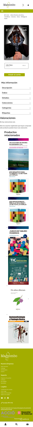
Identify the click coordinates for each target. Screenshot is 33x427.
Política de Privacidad (6, 393)
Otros (18, 16)
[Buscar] (20, 5)
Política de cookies (5, 394)
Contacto (3, 379)
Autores (2, 371)
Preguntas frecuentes (6, 378)
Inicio (7, 15)
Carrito (27, 424)
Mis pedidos (4, 381)
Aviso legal (3, 391)
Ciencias (13, 16)
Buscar (16, 424)
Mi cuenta (5, 424)
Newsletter (3, 383)
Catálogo (3, 368)
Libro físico (9, 65)
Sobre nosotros (4, 366)
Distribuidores (4, 370)
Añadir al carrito (14, 75)
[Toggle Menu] (2, 11)
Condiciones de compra (6, 389)
